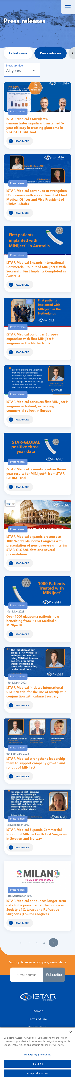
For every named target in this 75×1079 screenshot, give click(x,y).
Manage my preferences (37, 1054)
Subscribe (54, 975)
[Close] (71, 1032)
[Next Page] (53, 942)
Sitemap (38, 1011)
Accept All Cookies (37, 1073)
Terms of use (37, 1019)
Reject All (37, 1063)
